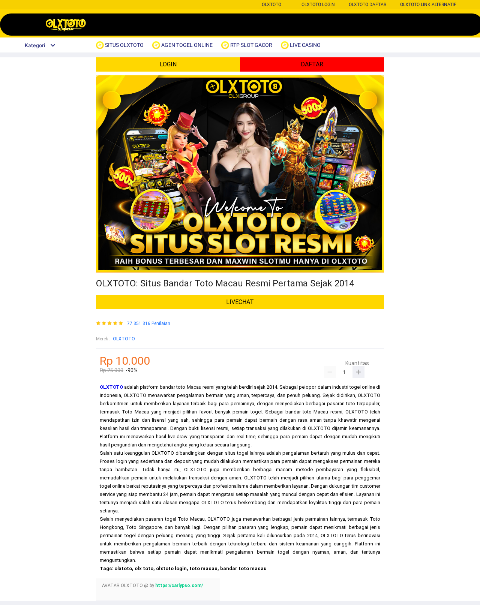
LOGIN (168, 64)
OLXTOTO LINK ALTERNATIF (428, 4)
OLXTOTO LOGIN (318, 4)
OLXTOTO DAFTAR (367, 4)
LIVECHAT (240, 301)
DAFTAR (312, 64)
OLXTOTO (271, 4)
